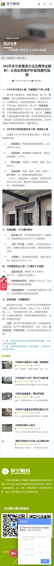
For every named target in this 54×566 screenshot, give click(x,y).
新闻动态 (11, 58)
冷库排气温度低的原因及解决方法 (31, 409)
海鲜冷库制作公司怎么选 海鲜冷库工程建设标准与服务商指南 (32, 442)
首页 (3, 58)
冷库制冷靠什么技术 (25, 425)
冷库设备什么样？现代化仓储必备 (31, 378)
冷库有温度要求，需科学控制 (29, 394)
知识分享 (21, 58)
